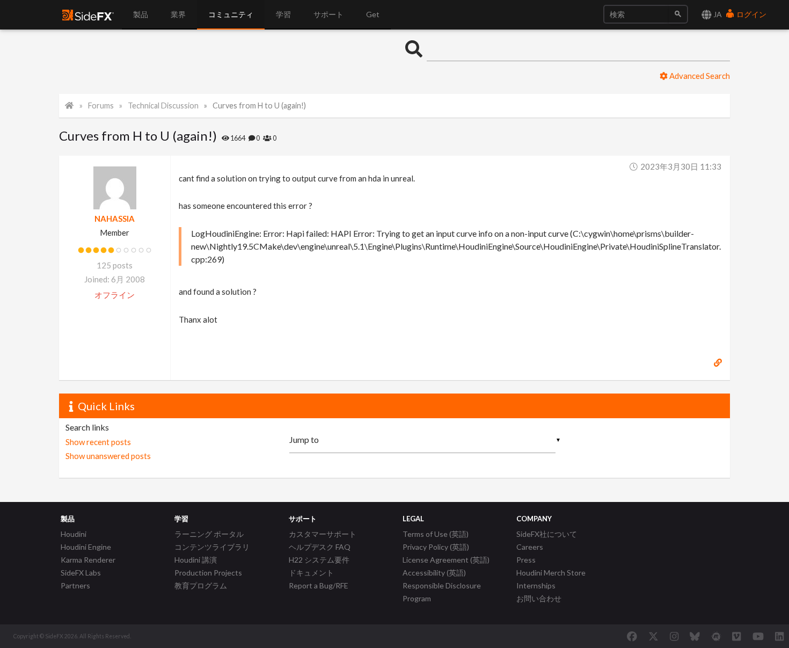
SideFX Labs (81, 572)
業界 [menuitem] (178, 14)
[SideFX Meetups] (716, 636)
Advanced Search (699, 76)
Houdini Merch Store (551, 572)
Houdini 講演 (195, 559)
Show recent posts (98, 442)
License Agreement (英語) (446, 559)
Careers (529, 546)
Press (526, 559)
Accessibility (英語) (434, 572)
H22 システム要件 (319, 559)
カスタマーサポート (322, 533)
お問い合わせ (538, 598)
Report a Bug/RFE (318, 585)
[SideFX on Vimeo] (736, 636)
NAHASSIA (114, 218)
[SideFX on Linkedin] (779, 636)
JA (717, 14)
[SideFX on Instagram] (674, 636)
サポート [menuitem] (328, 14)
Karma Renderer (88, 559)
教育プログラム (200, 585)
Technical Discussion (163, 105)
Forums (101, 105)
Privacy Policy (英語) (436, 546)
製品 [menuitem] (140, 14)
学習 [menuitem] (283, 14)
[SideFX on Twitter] (653, 636)
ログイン (750, 14)
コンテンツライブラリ (212, 546)
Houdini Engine (86, 546)
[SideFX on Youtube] (758, 636)
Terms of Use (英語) (436, 533)
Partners (75, 585)
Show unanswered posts (108, 456)
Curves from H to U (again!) (259, 105)
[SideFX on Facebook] (632, 636)
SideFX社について (546, 533)
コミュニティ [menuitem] (230, 14)
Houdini (73, 533)
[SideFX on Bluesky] (695, 636)
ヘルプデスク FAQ (319, 546)
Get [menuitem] (372, 14)
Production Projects (208, 572)
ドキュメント (311, 572)
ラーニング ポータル (209, 533)
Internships (536, 585)
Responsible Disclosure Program (442, 592)
